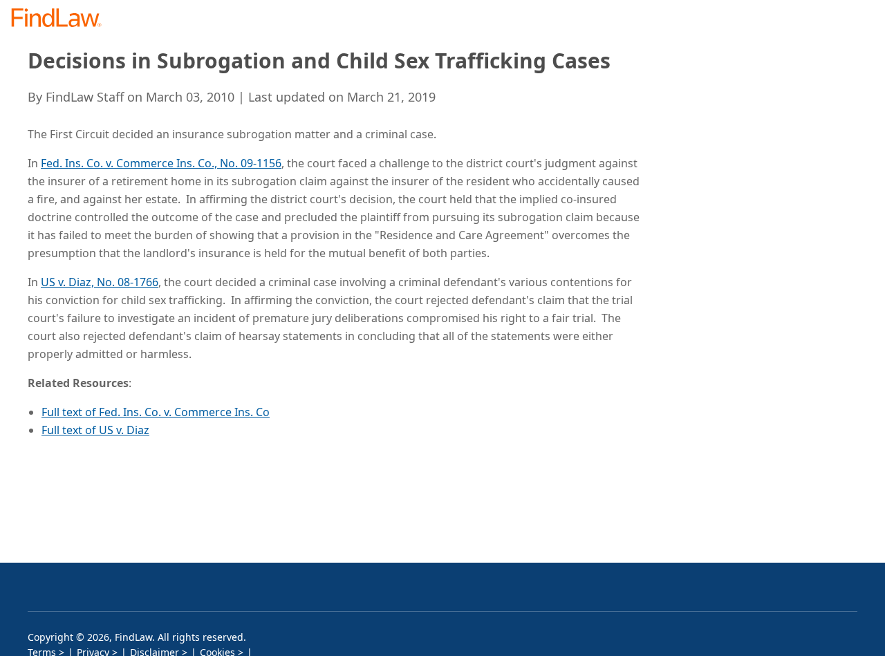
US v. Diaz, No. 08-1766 (99, 282)
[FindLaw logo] (62, 19)
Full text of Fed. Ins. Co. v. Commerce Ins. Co (155, 412)
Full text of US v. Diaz (95, 430)
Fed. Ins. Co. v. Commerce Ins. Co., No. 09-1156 (161, 163)
